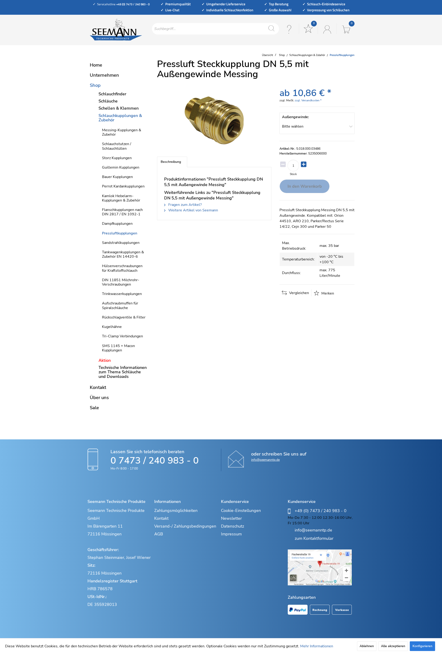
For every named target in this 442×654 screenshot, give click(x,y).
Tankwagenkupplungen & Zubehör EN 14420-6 (123, 254)
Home (96, 65)
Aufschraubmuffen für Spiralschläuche (120, 305)
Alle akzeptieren (393, 646)
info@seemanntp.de (265, 460)
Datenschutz (232, 526)
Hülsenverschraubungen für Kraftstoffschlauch (122, 268)
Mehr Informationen (316, 646)
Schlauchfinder (112, 94)
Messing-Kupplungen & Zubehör (121, 132)
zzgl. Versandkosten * (308, 100)
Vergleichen (298, 292)
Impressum (231, 534)
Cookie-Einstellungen (241, 510)
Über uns (99, 397)
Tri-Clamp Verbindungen (122, 336)
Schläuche (108, 101)
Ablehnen (367, 646)
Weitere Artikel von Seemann (192, 210)
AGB (158, 534)
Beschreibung (171, 162)
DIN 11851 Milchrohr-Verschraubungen (120, 282)
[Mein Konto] (327, 28)
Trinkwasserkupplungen (122, 293)
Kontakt (98, 387)
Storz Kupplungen (117, 158)
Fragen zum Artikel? (184, 204)
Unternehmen (104, 75)
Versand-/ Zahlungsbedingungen (185, 526)
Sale (94, 408)
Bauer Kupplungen (117, 176)
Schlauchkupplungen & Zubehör (120, 118)
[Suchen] (271, 29)
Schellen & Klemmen (119, 108)
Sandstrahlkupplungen (121, 242)
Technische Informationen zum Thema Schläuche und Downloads (123, 372)
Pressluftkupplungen (119, 233)
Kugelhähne (112, 326)
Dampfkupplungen (117, 223)
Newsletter (231, 518)
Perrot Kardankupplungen (123, 186)
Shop (95, 85)
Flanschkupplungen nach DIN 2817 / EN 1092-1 (122, 212)
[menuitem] (215, 29)
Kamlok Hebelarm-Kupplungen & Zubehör (121, 198)
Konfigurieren (422, 646)
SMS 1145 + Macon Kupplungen (118, 348)
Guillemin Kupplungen (120, 167)
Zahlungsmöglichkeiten (176, 510)
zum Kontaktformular (314, 538)
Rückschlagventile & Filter (123, 317)
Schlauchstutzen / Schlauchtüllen (116, 146)
